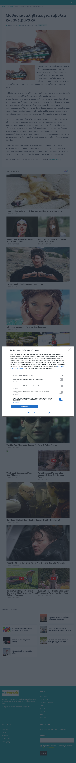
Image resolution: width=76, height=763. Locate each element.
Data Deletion (28, 413)
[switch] (61, 379)
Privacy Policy (48, 413)
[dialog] (38, 381)
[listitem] (38, 375)
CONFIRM (24, 406)
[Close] (70, 350)
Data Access (38, 413)
